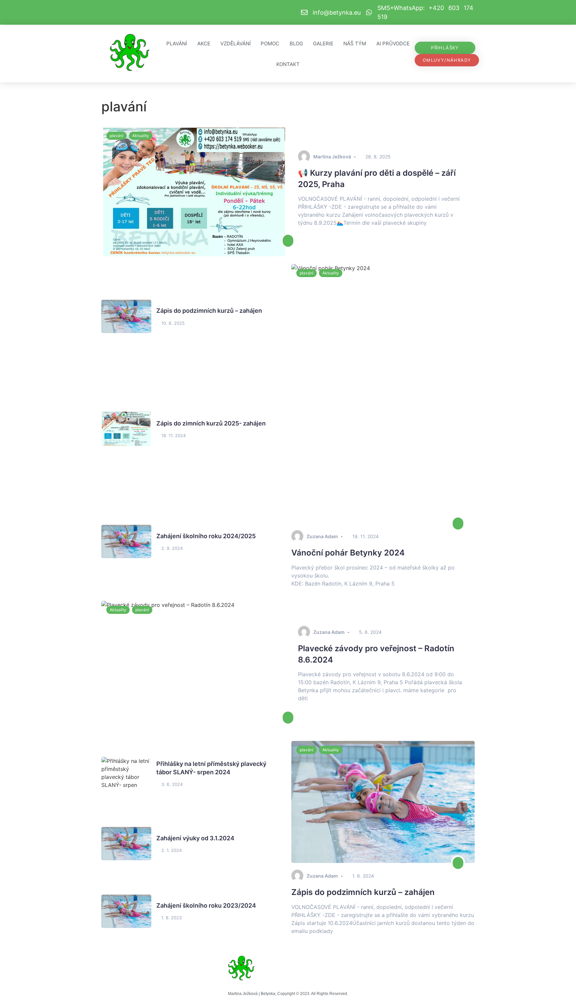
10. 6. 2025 (173, 323)
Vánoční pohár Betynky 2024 (348, 553)
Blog (296, 43)
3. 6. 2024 (172, 784)
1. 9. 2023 (171, 917)
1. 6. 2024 (363, 876)
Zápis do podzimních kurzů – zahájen (209, 310)
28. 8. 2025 (378, 156)
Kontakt (288, 64)
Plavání (176, 43)
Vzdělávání (235, 43)
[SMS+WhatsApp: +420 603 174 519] (369, 12)
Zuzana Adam (322, 536)
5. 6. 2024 (370, 632)
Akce (203, 43)
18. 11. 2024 (365, 536)
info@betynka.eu (337, 12)
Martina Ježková (332, 156)
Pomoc (270, 43)
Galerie (323, 43)
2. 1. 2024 (171, 850)
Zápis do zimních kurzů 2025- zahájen (211, 423)
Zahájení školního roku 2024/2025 (206, 536)
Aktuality (140, 135)
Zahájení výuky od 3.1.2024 (195, 838)
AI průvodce (393, 43)
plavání (116, 135)
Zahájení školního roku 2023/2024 (206, 905)
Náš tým (354, 43)
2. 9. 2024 (172, 548)
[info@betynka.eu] (304, 12)
